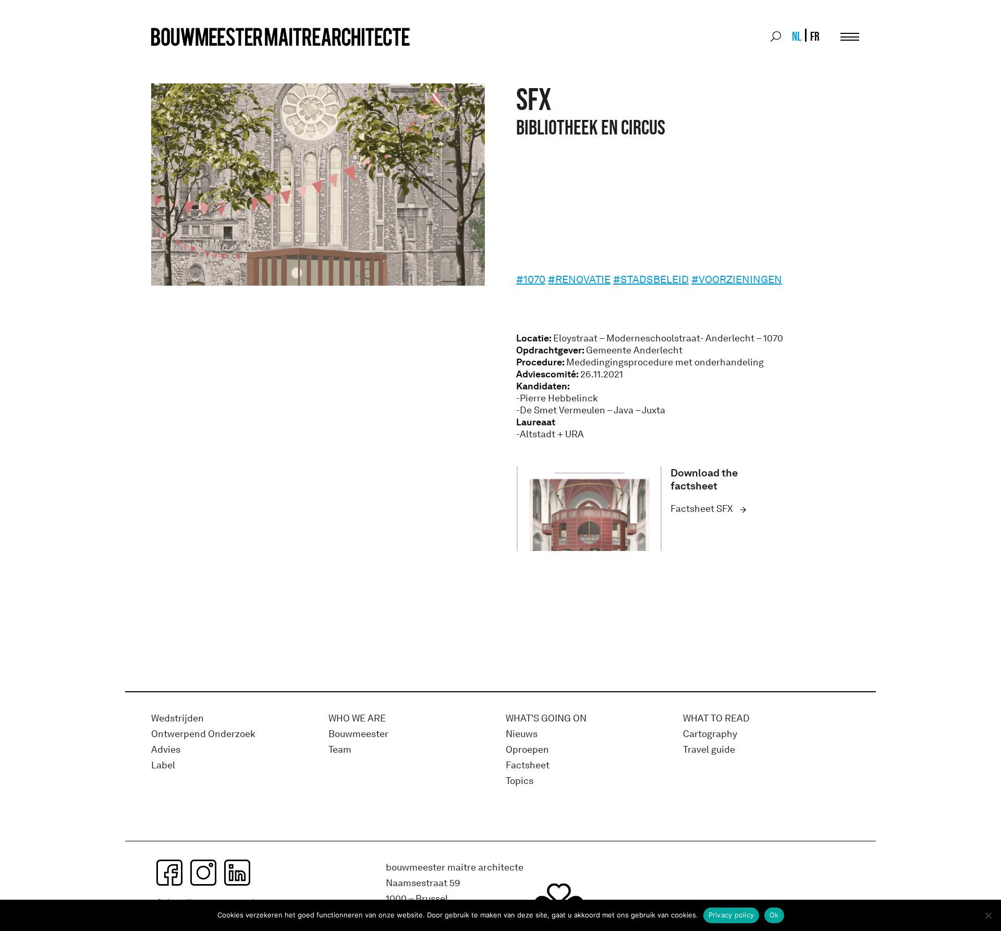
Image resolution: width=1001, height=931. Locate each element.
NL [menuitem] (796, 36)
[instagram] (203, 873)
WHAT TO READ (716, 718)
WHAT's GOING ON (546, 718)
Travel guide (709, 749)
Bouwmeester (358, 734)
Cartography (710, 734)
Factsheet (528, 765)
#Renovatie (579, 279)
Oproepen (527, 749)
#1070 (530, 279)
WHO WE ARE (357, 718)
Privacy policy (731, 915)
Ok (774, 915)
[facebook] (169, 873)
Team (339, 749)
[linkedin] (237, 873)
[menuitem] (796, 36)
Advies (165, 749)
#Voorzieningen (736, 279)
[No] (988, 915)
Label (163, 765)
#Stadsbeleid (651, 279)
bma (175, 56)
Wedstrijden (177, 718)
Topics (519, 781)
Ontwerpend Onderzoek (203, 734)
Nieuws (522, 734)
